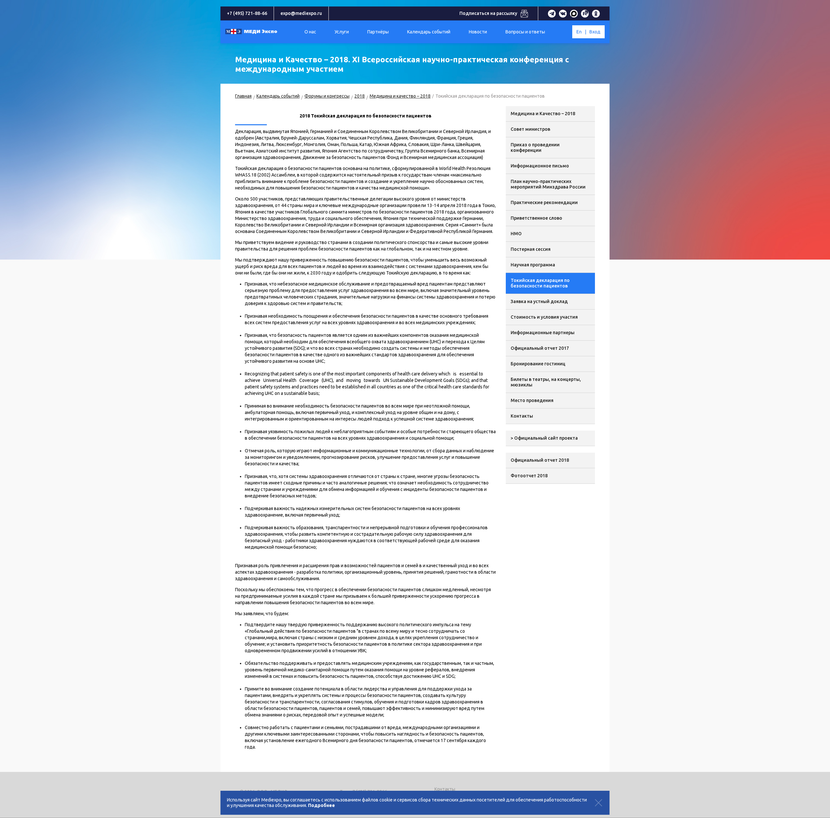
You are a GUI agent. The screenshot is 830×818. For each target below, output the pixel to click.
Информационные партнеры (543, 332)
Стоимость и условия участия (544, 317)
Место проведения (532, 400)
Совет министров (530, 129)
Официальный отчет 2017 (540, 348)
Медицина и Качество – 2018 (543, 113)
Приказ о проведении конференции (535, 147)
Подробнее (321, 805)
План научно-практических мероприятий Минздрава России (548, 184)
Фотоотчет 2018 (529, 475)
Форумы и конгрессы (327, 96)
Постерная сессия (531, 249)
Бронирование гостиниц (538, 363)
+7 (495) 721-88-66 (247, 13)
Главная (243, 96)
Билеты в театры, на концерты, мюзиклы (546, 382)
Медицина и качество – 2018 (400, 96)
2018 (359, 96)
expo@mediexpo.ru (301, 13)
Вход (594, 31)
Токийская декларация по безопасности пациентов (540, 283)
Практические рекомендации (544, 202)
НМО (516, 233)
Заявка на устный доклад (539, 301)
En (579, 31)
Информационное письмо (540, 165)
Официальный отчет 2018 (540, 460)
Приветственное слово (536, 218)
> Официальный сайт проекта (544, 438)
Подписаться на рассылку (488, 13)
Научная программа (533, 264)
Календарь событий (278, 96)
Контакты (522, 416)
